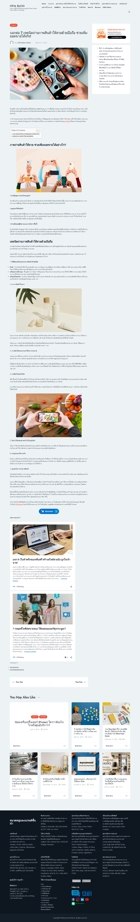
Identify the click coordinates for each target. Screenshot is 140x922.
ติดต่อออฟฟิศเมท (46, 909)
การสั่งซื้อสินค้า (45, 893)
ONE (56, 826)
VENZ (55, 871)
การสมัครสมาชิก (46, 889)
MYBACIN (106, 876)
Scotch (84, 826)
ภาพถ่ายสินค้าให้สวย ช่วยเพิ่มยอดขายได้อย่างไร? (26, 134)
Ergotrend (13, 850)
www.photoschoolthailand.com (17, 669)
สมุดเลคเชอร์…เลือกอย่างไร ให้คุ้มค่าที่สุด (85, 780)
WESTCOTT (76, 829)
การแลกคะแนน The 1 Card (49, 898)
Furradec (13, 844)
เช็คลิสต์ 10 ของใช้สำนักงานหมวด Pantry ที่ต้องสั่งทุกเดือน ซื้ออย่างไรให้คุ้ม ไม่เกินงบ (111, 59)
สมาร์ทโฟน (66, 121)
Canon (113, 826)
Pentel (89, 826)
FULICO (105, 871)
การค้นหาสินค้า (45, 891)
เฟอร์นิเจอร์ (13, 833)
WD (48, 842)
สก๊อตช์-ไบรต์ (118, 847)
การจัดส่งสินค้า (45, 900)
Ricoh (123, 826)
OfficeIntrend (30, 847)
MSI (58, 842)
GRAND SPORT (77, 868)
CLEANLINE (64, 842)
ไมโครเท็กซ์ (29, 871)
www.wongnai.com (14, 667)
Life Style (43, 717)
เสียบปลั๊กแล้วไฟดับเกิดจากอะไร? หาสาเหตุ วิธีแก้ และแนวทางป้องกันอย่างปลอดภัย (111, 76)
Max (81, 829)
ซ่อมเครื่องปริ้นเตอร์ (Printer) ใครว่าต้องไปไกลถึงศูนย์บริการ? (39, 723)
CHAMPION (106, 847)
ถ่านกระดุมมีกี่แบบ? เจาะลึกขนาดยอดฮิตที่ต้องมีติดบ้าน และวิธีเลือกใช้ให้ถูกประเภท (111, 67)
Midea (49, 876)
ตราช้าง (74, 826)
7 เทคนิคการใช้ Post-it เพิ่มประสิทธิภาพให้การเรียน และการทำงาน (85, 731)
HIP (126, 871)
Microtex (21, 868)
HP (109, 826)
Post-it (56, 829)
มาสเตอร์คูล (50, 868)
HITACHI (52, 873)
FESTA (105, 850)
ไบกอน (122, 844)
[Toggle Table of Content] (37, 131)
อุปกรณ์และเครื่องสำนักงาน (80, 816)
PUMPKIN (79, 850)
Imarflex (43, 876)
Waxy (81, 871)
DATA (74, 850)
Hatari (62, 868)
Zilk (112, 847)
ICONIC (18, 844)
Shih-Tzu (50, 829)
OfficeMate (19, 504)
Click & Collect (45, 903)
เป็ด (124, 847)
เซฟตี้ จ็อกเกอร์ (20, 871)
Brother (105, 826)
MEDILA (25, 844)
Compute (106, 829)
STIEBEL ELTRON (88, 847)
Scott (104, 844)
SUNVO (110, 850)
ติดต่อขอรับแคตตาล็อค (47, 907)
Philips (80, 847)
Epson (118, 826)
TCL (57, 873)
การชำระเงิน (44, 896)
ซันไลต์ (117, 844)
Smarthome (45, 873)
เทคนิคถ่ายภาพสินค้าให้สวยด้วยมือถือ (22, 136)
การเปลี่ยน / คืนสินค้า (47, 905)
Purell (116, 871)
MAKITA (92, 850)
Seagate (43, 844)
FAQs (42, 884)
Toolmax (22, 847)
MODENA (20, 850)
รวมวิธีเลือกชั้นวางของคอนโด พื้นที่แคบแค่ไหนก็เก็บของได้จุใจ (116, 781)
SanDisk (53, 842)
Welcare (111, 871)
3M (26, 868)
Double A (44, 826)
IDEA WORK (63, 826)
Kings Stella (110, 844)
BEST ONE (75, 871)
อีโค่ (13, 871)
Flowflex (121, 871)
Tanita (123, 873)
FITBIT (74, 873)
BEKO (65, 873)
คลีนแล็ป (117, 873)
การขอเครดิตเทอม (46, 886)
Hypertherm (88, 853)
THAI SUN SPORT (90, 871)
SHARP (56, 868)
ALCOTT (43, 829)
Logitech (43, 842)
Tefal (61, 873)
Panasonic (50, 844)
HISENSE (61, 871)
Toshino (74, 847)
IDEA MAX (51, 826)
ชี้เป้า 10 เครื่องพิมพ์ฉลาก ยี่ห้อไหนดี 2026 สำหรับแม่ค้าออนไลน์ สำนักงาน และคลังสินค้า (111, 51)
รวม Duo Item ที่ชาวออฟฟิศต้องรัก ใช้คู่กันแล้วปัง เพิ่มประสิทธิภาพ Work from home (116, 732)
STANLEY (75, 853)
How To (13, 25)
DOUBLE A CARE (108, 873)
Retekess (94, 868)
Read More (16, 746)
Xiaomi (43, 868)
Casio (79, 826)
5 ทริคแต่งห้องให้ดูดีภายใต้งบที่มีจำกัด (54, 780)
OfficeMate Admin (24, 43)
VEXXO (81, 853)
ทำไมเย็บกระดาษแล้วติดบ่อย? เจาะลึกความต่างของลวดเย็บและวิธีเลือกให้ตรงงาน (23, 782)
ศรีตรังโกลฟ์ (14, 868)
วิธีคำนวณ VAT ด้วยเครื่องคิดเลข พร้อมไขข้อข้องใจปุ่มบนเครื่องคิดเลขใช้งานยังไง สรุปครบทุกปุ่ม (111, 84)
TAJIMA (86, 850)
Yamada (30, 868)
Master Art (86, 868)
